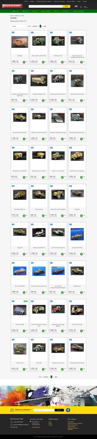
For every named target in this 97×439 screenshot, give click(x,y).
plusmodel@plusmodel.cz (21, 424)
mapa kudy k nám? (36, 427)
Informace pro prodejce (59, 1)
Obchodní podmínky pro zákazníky (44, 1)
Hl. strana (26, 1)
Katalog (78, 1)
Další (45, 26)
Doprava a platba (71, 1)
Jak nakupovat (71, 421)
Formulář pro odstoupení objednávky (73, 428)
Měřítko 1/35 (17, 15)
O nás (49, 421)
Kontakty (85, 1)
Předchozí (35, 26)
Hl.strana (12, 15)
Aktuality (32, 1)
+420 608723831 (18, 422)
